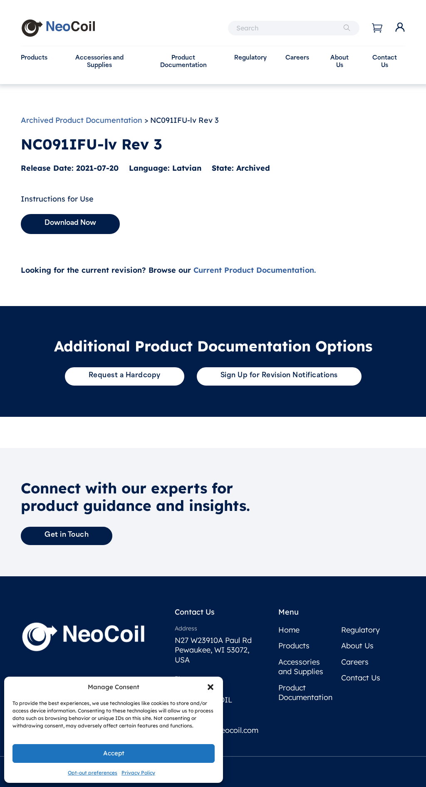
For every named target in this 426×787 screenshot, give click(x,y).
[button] (210, 687)
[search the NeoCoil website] (346, 28)
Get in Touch (67, 535)
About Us (339, 62)
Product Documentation (183, 62)
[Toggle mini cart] (377, 28)
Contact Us (384, 62)
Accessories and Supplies (99, 62)
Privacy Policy (138, 773)
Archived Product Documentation (81, 120)
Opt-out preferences (92, 773)
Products (34, 58)
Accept (113, 753)
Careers (297, 58)
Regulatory (250, 58)
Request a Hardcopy (125, 375)
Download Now (70, 223)
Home (289, 630)
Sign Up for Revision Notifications (279, 375)
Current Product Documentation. (254, 270)
